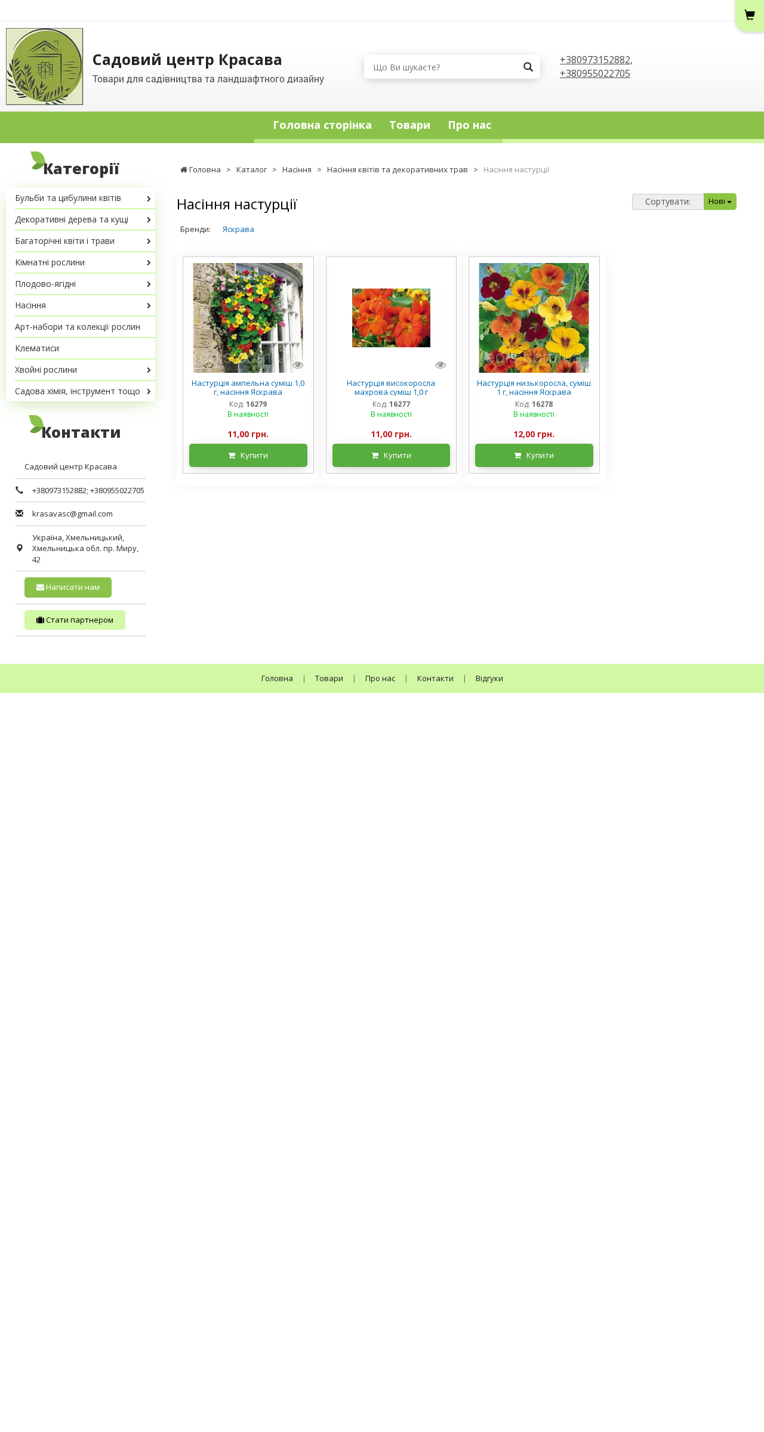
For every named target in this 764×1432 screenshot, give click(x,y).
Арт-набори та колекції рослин (77, 326)
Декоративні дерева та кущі (71, 219)
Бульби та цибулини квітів (68, 197)
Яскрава (238, 229)
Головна (277, 678)
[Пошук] (528, 67)
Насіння (30, 305)
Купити (251, 455)
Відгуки (489, 678)
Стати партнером (78, 619)
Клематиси (37, 348)
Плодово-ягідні (45, 283)
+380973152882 (595, 59)
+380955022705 (595, 73)
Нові (717, 201)
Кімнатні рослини (50, 262)
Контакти (435, 678)
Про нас (469, 124)
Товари (409, 124)
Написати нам (72, 587)
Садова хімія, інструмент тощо (77, 391)
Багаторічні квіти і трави (65, 240)
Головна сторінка (322, 124)
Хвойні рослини (46, 369)
